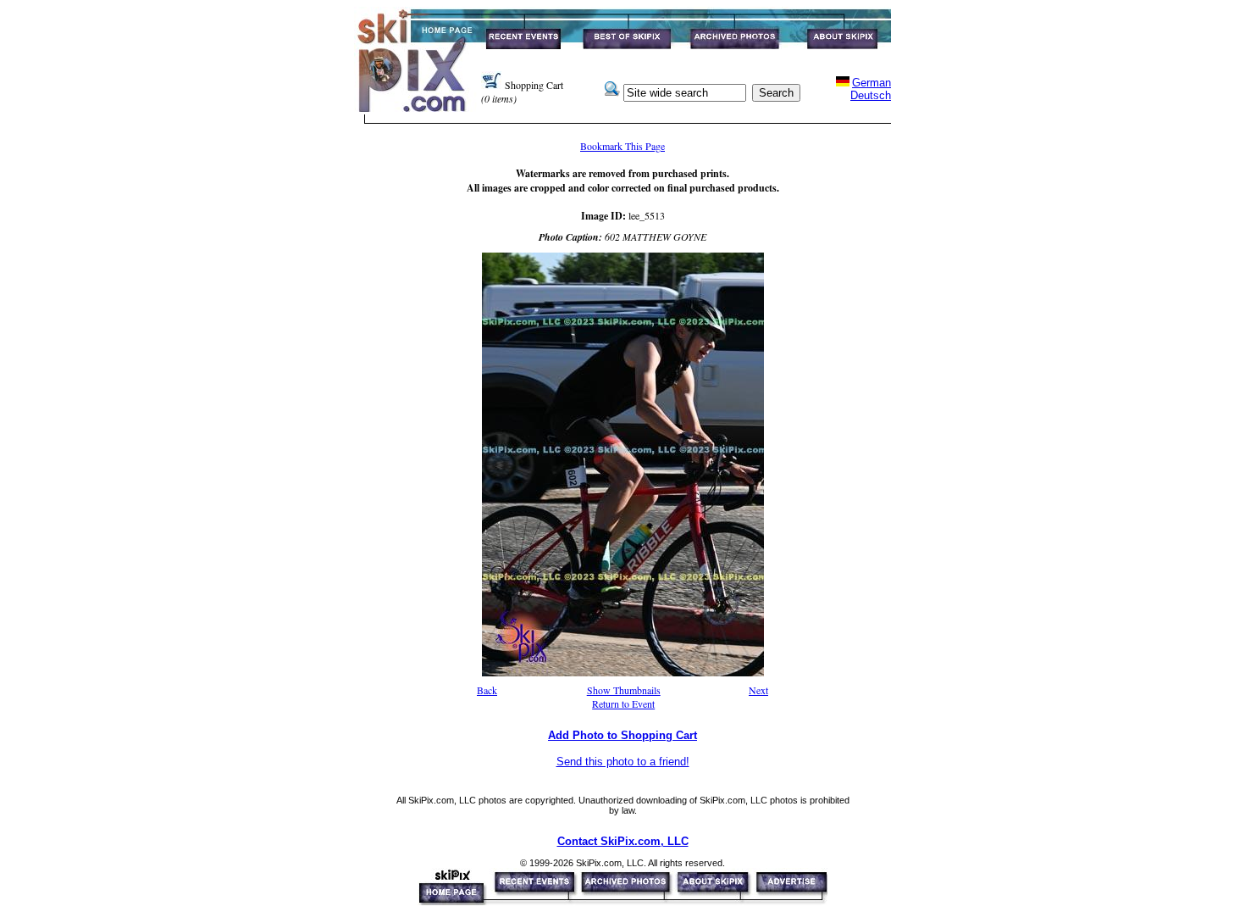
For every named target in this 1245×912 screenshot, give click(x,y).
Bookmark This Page (622, 146)
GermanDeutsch (870, 89)
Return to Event (623, 703)
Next (758, 690)
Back (487, 690)
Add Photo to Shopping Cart (622, 735)
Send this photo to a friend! (622, 761)
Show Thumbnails (624, 690)
